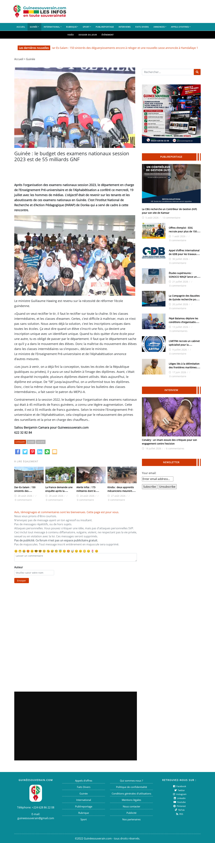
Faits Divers (142, 27)
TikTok (181, 809)
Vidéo (71, 34)
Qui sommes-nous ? (131, 780)
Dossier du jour (88, 34)
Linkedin (181, 798)
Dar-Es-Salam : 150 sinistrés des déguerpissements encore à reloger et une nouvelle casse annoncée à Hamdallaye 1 (107, 48)
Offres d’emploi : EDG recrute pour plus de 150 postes (183, 231)
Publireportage (105, 27)
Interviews (125, 27)
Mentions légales (131, 800)
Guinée (33, 27)
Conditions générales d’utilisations (131, 793)
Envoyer (21, 580)
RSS (181, 813)
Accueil (21, 27)
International (52, 27)
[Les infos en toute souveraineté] (40, 11)
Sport (86, 27)
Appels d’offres (180, 27)
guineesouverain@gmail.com (35, 818)
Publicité (131, 812)
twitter (181, 790)
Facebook (181, 786)
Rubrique (71, 27)
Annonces (159, 27)
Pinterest (181, 806)
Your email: (149, 473)
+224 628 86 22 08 (43, 807)
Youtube (181, 802)
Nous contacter (131, 806)
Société (40, 442)
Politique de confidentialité (131, 787)
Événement (108, 34)
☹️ (32, 551)
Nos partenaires (131, 819)
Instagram (181, 794)
